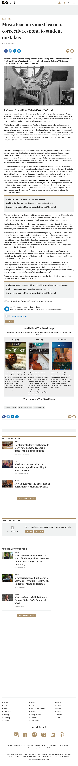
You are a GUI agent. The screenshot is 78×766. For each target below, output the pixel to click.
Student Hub (7, 19)
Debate (7, 407)
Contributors (28, 745)
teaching (35, 332)
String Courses (36, 715)
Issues (6, 705)
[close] (73, 46)
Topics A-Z (53, 745)
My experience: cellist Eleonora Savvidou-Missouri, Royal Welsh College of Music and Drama (32, 580)
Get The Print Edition (38, 708)
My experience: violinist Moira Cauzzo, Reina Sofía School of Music (31, 600)
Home (6, 702)
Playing (15, 339)
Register (39, 532)
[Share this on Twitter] (10, 51)
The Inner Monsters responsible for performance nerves (32, 289)
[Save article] (72, 51)
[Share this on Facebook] (6, 51)
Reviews (33, 711)
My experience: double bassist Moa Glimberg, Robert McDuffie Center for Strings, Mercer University (32, 560)
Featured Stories (21, 110)
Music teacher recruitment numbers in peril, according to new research (31, 467)
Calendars (62, 339)
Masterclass (35, 721)
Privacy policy (32, 748)
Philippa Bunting (39, 407)
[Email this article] (19, 51)
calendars (54, 332)
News (16, 461)
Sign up (9, 321)
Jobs (5, 708)
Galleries (58, 702)
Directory (7, 711)
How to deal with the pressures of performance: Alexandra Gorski (32, 485)
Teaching (38, 339)
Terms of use (63, 745)
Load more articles (26, 498)
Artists (33, 702)
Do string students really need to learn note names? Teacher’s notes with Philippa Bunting (32, 447)
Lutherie (58, 705)
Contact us (7, 721)
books (40, 332)
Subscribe (58, 711)
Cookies (42, 748)
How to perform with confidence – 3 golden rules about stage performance (39, 285)
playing (27, 332)
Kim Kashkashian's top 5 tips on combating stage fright (31, 203)
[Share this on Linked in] (14, 51)
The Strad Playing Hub (44, 110)
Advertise (58, 715)
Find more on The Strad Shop (39, 399)
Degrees (34, 718)
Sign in (47, 46)
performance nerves (25, 407)
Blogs (17, 480)
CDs (48, 332)
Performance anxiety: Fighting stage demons (28, 199)
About (57, 718)
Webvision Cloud (43, 759)
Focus (14, 407)
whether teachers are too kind (47, 180)
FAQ (48, 748)
